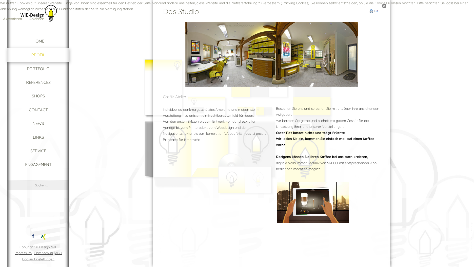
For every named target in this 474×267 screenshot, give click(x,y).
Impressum (23, 253)
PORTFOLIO (38, 68)
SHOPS (38, 95)
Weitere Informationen (237, 26)
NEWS (38, 123)
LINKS (38, 137)
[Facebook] (33, 235)
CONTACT (38, 109)
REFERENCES (38, 82)
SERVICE (38, 150)
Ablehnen (36, 19)
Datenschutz (43, 253)
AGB (58, 253)
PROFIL (38, 54)
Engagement (38, 164)
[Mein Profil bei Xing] (43, 235)
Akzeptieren (12, 19)
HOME (38, 41)
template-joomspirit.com (472, 236)
